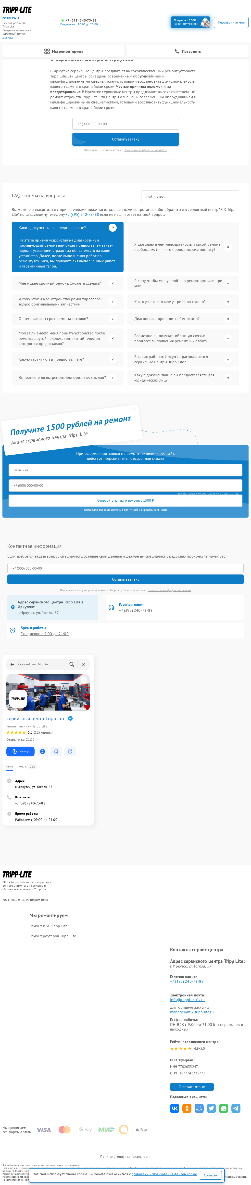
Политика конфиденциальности (125, 1156)
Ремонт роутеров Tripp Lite (52, 935)
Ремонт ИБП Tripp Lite (48, 925)
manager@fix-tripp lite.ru (192, 1011)
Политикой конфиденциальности (145, 150)
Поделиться (174, 1108)
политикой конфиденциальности (145, 509)
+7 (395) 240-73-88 (81, 20)
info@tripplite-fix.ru (187, 999)
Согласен (211, 1175)
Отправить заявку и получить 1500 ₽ (125, 500)
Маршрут (24, 751)
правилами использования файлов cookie (164, 1174)
